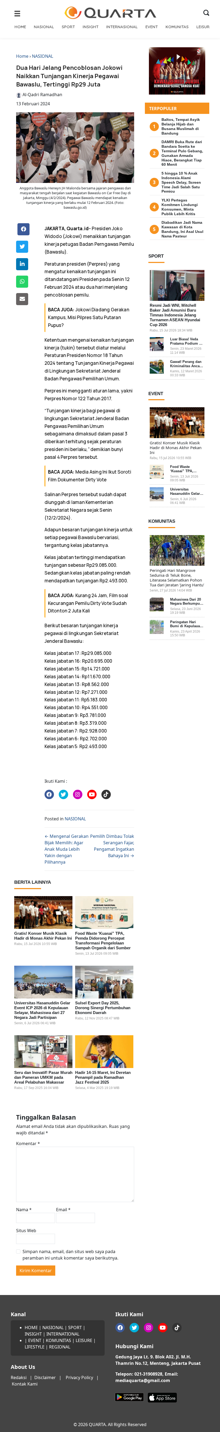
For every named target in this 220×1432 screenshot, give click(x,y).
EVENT (151, 26)
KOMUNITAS (177, 26)
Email (63, 1210)
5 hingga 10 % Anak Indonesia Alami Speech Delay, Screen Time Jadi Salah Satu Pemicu (181, 182)
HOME (20, 26)
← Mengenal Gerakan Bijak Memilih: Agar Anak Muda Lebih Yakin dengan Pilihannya (67, 849)
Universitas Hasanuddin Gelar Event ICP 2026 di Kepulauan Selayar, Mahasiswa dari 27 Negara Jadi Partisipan (42, 1010)
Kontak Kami (25, 1384)
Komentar (28, 1143)
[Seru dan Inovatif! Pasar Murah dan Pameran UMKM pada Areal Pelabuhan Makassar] (43, 1051)
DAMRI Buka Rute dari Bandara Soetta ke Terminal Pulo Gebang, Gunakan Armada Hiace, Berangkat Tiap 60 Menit (182, 153)
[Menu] (17, 13)
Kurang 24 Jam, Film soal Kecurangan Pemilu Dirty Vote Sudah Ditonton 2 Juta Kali (88, 603)
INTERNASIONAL (122, 26)
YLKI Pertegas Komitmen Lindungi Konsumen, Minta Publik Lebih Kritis (180, 207)
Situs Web (26, 1230)
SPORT (68, 26)
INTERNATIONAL (62, 1334)
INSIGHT (90, 26)
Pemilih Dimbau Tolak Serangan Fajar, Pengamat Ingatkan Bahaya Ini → (112, 846)
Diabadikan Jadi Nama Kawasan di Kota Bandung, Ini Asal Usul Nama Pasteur (182, 229)
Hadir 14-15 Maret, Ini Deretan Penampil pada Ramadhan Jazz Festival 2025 (103, 1077)
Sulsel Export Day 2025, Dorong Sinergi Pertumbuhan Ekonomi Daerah (102, 1008)
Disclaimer (45, 1377)
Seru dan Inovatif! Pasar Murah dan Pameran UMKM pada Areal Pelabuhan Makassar (43, 1077)
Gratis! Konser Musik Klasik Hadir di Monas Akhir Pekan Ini (43, 935)
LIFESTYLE (35, 1347)
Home (22, 56)
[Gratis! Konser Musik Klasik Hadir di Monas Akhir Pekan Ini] (43, 912)
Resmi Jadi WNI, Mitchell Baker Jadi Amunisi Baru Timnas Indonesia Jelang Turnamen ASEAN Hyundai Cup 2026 (175, 315)
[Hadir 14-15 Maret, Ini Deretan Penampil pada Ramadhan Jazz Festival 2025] (104, 1051)
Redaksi (19, 1377)
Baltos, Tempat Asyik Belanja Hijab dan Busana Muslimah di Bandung (181, 126)
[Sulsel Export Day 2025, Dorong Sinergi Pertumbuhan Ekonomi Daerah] (104, 982)
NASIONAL (44, 26)
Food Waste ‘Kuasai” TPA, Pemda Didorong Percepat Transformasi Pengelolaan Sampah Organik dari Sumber (103, 940)
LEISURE (204, 26)
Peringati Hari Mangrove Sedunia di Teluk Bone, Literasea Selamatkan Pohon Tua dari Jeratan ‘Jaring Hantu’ (177, 577)
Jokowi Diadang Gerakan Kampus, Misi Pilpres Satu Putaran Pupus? (88, 317)
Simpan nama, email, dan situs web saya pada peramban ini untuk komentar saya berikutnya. (70, 1255)
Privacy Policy (79, 1377)
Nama (24, 1210)
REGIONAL (59, 1347)
